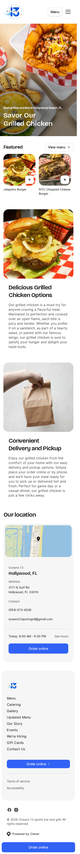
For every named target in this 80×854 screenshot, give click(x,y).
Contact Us (16, 749)
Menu (55, 12)
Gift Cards (15, 742)
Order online (38, 648)
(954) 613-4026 (20, 611)
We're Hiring (16, 736)
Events (12, 730)
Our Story (14, 723)
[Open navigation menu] (68, 12)
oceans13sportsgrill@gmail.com (31, 620)
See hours (61, 636)
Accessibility (15, 788)
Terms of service (18, 781)
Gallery (12, 711)
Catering (14, 704)
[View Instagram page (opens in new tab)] (16, 809)
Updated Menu (19, 717)
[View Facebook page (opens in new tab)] (9, 809)
